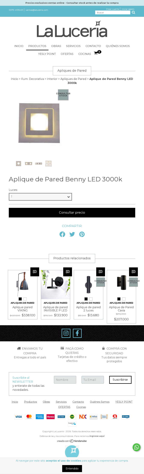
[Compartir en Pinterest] (82, 234)
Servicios (73, 46)
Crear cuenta (112, 9)
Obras (56, 46)
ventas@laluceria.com (37, 10)
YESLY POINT (47, 54)
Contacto (93, 46)
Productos (37, 46)
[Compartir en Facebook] (62, 234)
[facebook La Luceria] (77, 333)
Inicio (18, 46)
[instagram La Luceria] (66, 333)
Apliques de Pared (73, 79)
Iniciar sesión (128, 9)
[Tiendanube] (72, 441)
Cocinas (84, 54)
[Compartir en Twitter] (72, 234)
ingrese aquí (96, 436)
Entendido (72, 468)
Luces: (13, 190)
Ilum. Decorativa (32, 79)
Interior (52, 79)
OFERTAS (67, 54)
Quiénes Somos (118, 46)
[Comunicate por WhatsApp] (136, 447)
